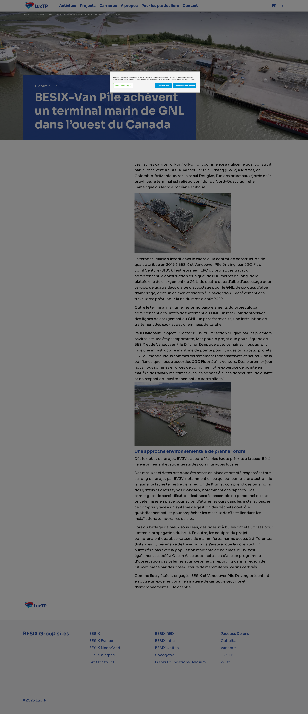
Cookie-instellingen (123, 86)
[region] (155, 82)
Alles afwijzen (163, 86)
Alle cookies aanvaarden (185, 86)
